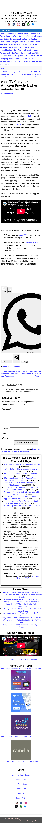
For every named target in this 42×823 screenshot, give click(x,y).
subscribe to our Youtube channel (24, 660)
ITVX (19, 125)
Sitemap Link (21, 789)
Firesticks (7, 366)
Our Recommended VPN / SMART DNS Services (21, 669)
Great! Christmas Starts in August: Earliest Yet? (20, 33)
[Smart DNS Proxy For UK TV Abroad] (21, 689)
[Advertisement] (21, 5)
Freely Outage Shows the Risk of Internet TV (22, 602)
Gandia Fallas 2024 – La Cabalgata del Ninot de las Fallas (31, 74)
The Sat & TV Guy (14, 819)
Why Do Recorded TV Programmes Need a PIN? (21, 618)
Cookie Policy (21, 798)
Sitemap (21, 793)
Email (5, 433)
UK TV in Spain (21, 784)
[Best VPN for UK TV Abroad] (21, 711)
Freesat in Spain (21, 780)
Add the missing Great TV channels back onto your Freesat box (10, 74)
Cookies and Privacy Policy (29, 821)
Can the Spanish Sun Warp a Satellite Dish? (22, 599)
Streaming (16, 366)
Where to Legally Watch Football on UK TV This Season (21, 58)
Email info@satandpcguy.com (21, 21)
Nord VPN (23, 235)
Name (5, 428)
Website (5, 438)
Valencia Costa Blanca (21, 775)
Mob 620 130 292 (29, 18)
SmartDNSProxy (31, 242)
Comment (6, 409)
